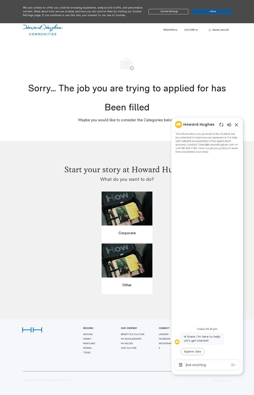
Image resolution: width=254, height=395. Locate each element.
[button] (168, 11)
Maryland (89, 344)
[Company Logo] (43, 30)
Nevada (87, 348)
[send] (233, 364)
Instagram (165, 344)
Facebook (164, 339)
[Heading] (127, 173)
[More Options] (180, 364)
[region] (207, 244)
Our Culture (129, 348)
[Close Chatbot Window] (236, 124)
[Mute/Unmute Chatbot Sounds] (229, 124)
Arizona (88, 334)
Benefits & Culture (132, 334)
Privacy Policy (222, 381)
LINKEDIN (163, 334)
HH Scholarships (131, 339)
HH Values (127, 344)
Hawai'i (87, 339)
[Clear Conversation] (221, 124)
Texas (86, 353)
